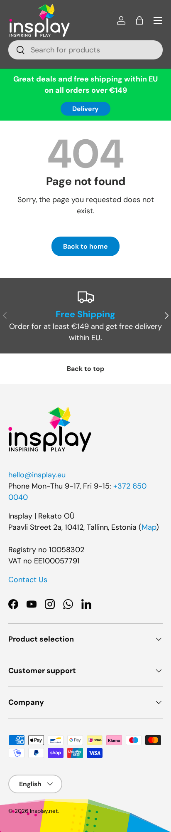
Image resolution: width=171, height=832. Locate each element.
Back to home (85, 246)
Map (149, 527)
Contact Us (27, 580)
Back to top (85, 368)
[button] (139, 20)
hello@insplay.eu (37, 475)
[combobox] (85, 49)
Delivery (85, 108)
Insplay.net (44, 811)
